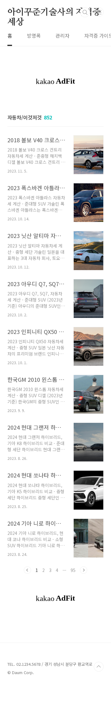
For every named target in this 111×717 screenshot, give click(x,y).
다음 (83, 570)
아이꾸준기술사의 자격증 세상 (54, 12)
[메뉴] (99, 12)
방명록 (34, 35)
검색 (85, 12)
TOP (99, 667)
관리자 (62, 35)
